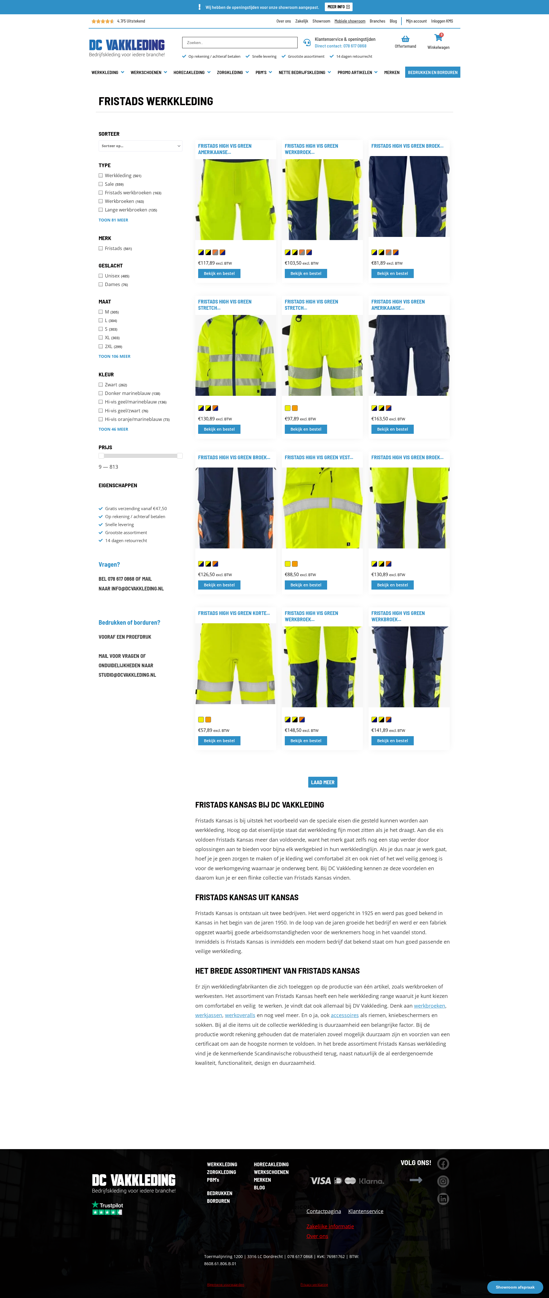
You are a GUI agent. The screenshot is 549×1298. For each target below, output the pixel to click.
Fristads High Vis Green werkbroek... (311, 616)
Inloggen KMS (442, 20)
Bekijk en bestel (219, 273)
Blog (393, 20)
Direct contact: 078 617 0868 (341, 45)
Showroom (321, 20)
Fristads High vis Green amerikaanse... (225, 149)
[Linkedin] (443, 1199)
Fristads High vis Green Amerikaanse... (398, 304)
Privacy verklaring (314, 1284)
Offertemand (405, 46)
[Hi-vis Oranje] (295, 408)
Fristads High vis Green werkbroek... (311, 149)
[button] (108, 72)
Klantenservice (365, 1211)
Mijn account (416, 20)
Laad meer (323, 782)
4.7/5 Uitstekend (131, 20)
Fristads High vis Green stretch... (225, 304)
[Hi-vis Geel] (288, 408)
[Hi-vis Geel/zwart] (208, 252)
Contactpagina (324, 1211)
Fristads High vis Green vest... (319, 457)
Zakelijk (301, 20)
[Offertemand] (405, 38)
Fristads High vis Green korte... (234, 613)
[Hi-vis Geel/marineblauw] (201, 252)
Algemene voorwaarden (225, 1284)
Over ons (284, 20)
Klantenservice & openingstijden (345, 39)
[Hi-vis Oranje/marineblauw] (222, 252)
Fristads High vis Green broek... (407, 146)
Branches (377, 20)
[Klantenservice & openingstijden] (307, 42)
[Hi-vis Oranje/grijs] (215, 252)
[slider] (101, 456)
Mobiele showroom (350, 20)
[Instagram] (443, 1181)
